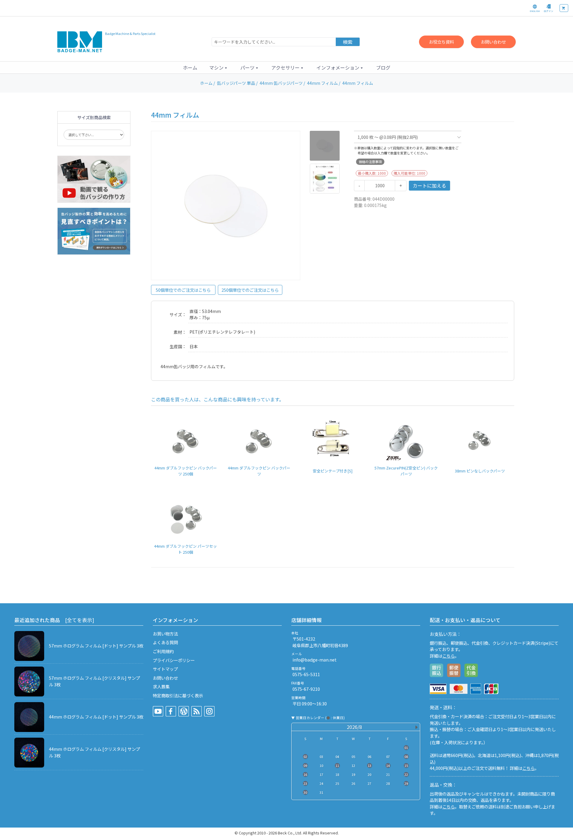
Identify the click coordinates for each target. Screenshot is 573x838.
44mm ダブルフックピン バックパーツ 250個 (185, 470)
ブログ (383, 67)
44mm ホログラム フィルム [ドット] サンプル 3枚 (96, 716)
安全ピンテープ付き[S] (332, 471)
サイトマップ (165, 669)
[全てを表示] (79, 620)
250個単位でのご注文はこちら (250, 290)
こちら (448, 656)
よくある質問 (165, 642)
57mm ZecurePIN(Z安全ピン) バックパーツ (406, 470)
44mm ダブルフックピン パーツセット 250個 (185, 549)
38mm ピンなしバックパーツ (480, 471)
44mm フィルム (322, 83)
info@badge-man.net (314, 659)
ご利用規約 (163, 651)
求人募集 (161, 686)
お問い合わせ (493, 42)
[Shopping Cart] (564, 8)
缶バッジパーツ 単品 (236, 83)
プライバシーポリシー (174, 660)
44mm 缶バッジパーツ (281, 83)
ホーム (190, 67)
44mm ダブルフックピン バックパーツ (259, 470)
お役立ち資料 (441, 42)
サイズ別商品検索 (94, 117)
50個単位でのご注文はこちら (183, 290)
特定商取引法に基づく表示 (178, 695)
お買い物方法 (165, 633)
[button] (218, 67)
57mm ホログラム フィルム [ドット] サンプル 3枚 (96, 645)
